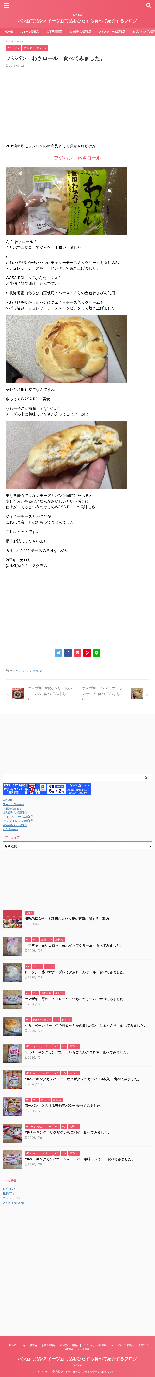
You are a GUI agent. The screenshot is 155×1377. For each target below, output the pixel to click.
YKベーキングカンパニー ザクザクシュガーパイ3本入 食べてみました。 (83, 1079)
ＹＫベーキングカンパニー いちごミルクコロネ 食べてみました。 (77, 1052)
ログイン (9, 1188)
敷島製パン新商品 (15, 825)
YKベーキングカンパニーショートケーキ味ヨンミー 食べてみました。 (80, 1159)
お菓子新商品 (54, 31)
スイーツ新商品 (29, 31)
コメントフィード (15, 1198)
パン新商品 (10, 829)
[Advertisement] (77, 107)
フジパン (27, 670)
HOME (9, 31)
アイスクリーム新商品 (112, 31)
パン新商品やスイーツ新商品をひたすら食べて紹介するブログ (77, 20)
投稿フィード (12, 1193)
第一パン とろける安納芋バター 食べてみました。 (64, 1106)
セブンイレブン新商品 (18, 821)
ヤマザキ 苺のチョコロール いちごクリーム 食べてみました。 (76, 999)
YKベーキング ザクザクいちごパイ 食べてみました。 (68, 1132)
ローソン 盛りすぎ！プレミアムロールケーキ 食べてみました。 (76, 972)
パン (18, 670)
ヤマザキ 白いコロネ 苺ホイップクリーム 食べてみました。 (74, 945)
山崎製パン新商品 (80, 31)
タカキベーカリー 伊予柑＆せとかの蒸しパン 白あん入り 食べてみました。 (86, 1025)
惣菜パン (38, 670)
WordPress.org (13, 1203)
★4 (12, 670)
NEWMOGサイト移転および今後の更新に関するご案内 (68, 919)
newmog (77, 1365)
